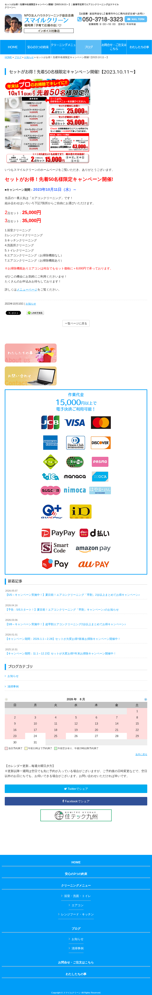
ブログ (18, 57)
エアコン (78, 905)
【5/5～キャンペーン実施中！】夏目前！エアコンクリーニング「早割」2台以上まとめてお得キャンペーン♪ (72, 593)
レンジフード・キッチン (77, 914)
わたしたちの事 (76, 974)
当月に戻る (141, 754)
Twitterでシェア (77, 788)
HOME (8, 57)
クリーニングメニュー (76, 885)
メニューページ (27, 289)
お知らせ (29, 57)
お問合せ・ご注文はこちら (76, 962)
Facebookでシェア (77, 801)
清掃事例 (13, 686)
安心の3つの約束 (76, 873)
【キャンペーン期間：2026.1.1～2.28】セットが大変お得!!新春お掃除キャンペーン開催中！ (63, 636)
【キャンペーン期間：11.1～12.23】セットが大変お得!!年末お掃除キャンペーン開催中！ (60, 651)
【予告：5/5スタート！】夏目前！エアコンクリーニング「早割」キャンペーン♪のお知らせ (62, 607)
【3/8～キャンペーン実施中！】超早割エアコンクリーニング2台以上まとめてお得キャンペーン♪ (65, 622)
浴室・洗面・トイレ (77, 896)
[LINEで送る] (35, 312)
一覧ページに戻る (76, 323)
